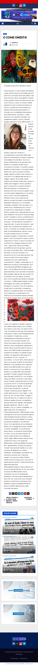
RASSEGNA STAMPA (28, 498)
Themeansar (18, 654)
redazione (14, 42)
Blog (5, 33)
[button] (32, 23)
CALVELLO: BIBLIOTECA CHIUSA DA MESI (16, 546)
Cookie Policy (23, 658)
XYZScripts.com (29, 663)
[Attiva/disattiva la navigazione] (18, 23)
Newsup (29, 652)
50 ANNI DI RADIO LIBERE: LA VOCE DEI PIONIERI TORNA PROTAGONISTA (17, 528)
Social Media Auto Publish (11, 663)
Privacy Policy (14, 658)
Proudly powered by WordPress (14, 652)
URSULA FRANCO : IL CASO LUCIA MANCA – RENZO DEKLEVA (12, 500)
